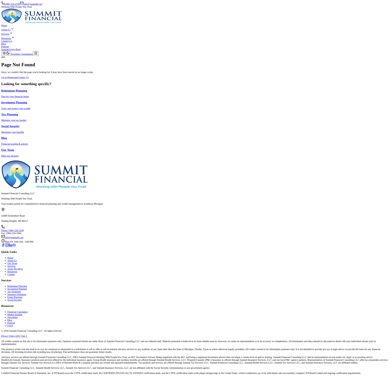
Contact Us (6, 41)
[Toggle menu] (36, 53)
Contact (11, 274)
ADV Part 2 (21, 336)
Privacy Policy (8, 336)
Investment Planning (17, 289)
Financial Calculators (17, 312)
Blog (3, 44)
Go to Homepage (9, 77)
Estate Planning (14, 297)
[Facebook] (3, 246)
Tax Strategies (14, 291)
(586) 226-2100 (12, 4)
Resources (6, 38)
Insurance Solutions (16, 294)
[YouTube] (14, 246)
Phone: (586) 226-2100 (12, 230)
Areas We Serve (15, 269)
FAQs (10, 325)
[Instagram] (7, 246)
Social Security (14, 300)
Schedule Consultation (22, 54)
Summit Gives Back (11, 49)
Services (5, 34)
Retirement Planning (17, 286)
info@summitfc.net (33, 4)
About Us (6, 29)
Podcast (5, 46)
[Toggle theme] (6, 53)
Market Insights (14, 314)
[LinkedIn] (10, 246)
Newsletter (12, 317)
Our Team (12, 263)
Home (4, 25)
